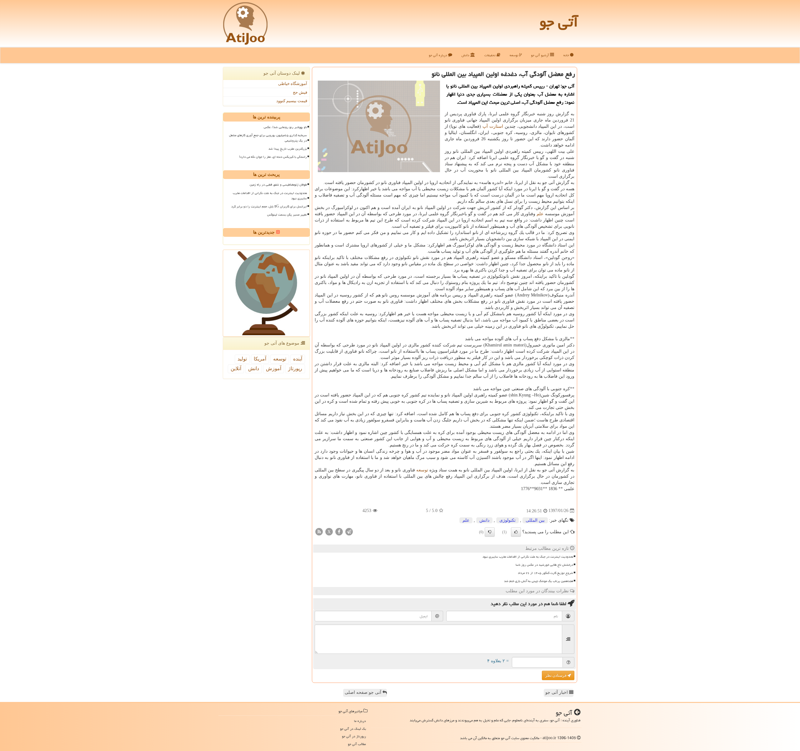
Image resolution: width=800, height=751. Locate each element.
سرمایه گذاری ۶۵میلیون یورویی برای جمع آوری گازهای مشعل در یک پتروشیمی (268, 138)
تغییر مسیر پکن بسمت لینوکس (287, 214)
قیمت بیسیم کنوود (291, 100)
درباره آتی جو (438, 55)
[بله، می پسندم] (516, 532)
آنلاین (236, 368)
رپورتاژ (295, 368)
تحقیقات (490, 55)
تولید (242, 358)
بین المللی (535, 520)
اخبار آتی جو (557, 692)
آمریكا (260, 358)
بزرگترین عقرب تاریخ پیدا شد (287, 149)
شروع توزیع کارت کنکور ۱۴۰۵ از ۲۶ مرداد (545, 573)
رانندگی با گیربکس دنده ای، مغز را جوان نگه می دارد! (273, 157)
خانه (566, 55)
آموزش (273, 368)
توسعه (514, 55)
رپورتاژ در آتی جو (354, 736)
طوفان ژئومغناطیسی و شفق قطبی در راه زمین (278, 185)
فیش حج (300, 92)
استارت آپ (492, 126)
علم (540, 213)
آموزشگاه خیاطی (292, 83)
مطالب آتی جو (357, 744)
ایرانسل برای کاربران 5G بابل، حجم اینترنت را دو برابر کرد (269, 206)
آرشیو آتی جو (540, 55)
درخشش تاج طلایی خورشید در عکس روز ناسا (544, 565)
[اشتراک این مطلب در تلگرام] (349, 531)
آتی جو (558, 21)
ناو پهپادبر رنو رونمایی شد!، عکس (285, 127)
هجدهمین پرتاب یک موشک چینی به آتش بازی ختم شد (538, 581)
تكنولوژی (507, 520)
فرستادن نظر (556, 675)
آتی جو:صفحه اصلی (363, 692)
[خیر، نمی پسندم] (490, 532)
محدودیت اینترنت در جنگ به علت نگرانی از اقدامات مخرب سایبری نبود (527, 557)
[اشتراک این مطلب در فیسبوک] (339, 531)
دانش (466, 55)
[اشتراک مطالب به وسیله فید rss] (319, 531)
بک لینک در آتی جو (353, 728)
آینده (297, 358)
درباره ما (360, 721)
